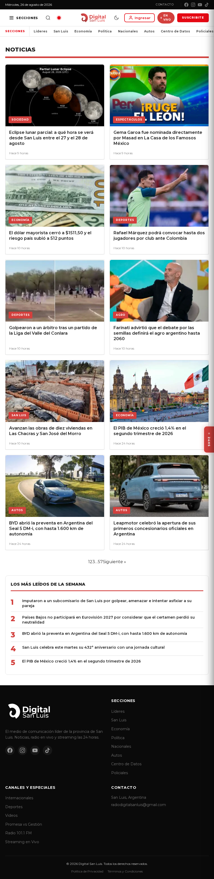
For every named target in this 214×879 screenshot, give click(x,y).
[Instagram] (193, 5)
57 (100, 561)
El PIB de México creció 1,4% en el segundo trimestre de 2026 (81, 661)
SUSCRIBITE (193, 17)
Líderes (40, 31)
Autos (149, 31)
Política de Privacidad (87, 871)
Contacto (165, 4)
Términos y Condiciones (125, 871)
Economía (83, 31)
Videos (11, 815)
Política (105, 31)
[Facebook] (186, 5)
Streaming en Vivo (22, 842)
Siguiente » (114, 561)
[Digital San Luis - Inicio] (93, 18)
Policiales (119, 772)
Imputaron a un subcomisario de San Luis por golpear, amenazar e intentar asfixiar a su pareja (107, 603)
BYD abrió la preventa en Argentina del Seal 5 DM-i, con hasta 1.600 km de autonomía (104, 633)
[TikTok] (207, 5)
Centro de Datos (175, 31)
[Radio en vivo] (59, 17)
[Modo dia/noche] (116, 18)
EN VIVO (167, 17)
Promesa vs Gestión (23, 824)
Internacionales (19, 798)
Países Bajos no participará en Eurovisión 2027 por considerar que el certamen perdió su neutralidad (108, 620)
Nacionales (128, 31)
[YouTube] (200, 5)
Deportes (13, 806)
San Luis (61, 31)
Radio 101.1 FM (18, 833)
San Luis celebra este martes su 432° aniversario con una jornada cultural (93, 647)
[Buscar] (48, 18)
